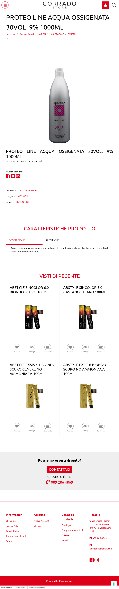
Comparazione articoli (72, 530)
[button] (59, 105)
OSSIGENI (72, 34)
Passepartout (66, 580)
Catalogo (66, 525)
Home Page (11, 34)
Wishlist (38, 525)
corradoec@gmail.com (101, 548)
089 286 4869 (62, 482)
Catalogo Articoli (27, 34)
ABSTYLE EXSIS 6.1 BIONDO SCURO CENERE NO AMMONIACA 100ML (32, 369)
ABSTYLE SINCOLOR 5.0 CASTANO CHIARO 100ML (84, 289)
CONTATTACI (59, 469)
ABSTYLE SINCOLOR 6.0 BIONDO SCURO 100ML (29, 289)
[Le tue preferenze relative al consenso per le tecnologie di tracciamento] (114, 584)
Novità (65, 540)
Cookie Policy (12, 530)
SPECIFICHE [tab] (52, 240)
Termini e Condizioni (37, 587)
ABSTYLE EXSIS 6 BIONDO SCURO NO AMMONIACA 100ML (84, 369)
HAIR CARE (42, 34)
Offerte (65, 535)
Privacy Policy (12, 525)
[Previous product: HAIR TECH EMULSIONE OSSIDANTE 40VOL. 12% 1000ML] (54, 46)
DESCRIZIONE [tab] (17, 240)
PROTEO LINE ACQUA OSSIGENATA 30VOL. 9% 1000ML (42, 38)
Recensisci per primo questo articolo (24, 160)
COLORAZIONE (57, 34)
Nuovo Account (41, 520)
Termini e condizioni (16, 536)
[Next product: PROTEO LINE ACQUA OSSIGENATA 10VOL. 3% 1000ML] (65, 46)
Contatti (10, 541)
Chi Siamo (11, 520)
